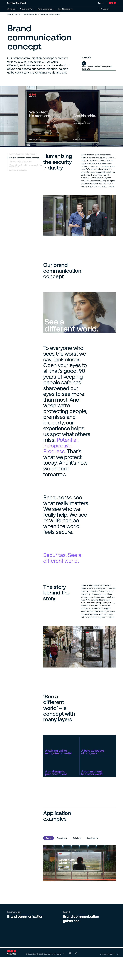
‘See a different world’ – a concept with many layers (25, 166)
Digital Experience (65, 9)
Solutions (77, 838)
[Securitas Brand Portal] (112, 3)
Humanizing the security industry (22, 154)
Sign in (100, 3)
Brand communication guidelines (81, 918)
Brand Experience (44, 9)
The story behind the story (20, 161)
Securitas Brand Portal (16, 3)
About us (11, 9)
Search (106, 9)
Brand (48, 838)
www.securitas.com (108, 954)
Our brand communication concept (24, 158)
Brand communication (29, 14)
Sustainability (92, 838)
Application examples (18, 170)
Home (9, 14)
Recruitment (62, 838)
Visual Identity (26, 9)
